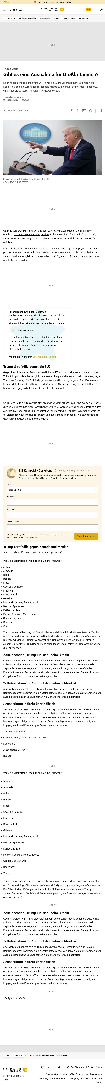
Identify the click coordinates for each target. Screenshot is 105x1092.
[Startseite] (7, 1055)
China (73, 18)
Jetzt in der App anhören (18, 111)
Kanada (57, 18)
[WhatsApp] (48, 1067)
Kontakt (85, 1078)
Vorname (10, 496)
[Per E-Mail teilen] (84, 110)
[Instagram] (43, 1067)
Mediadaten (96, 1074)
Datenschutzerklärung (44, 356)
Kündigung (73, 1078)
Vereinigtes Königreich (27, 18)
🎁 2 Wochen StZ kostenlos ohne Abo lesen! (53, 2)
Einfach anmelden (86, 536)
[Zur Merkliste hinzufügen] (100, 110)
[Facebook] (59, 1067)
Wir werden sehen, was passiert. (31, 234)
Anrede (10, 484)
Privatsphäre (52, 1074)
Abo (88, 9)
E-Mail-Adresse (13, 522)
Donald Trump (10, 18)
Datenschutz (82, 1074)
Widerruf (98, 1082)
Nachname (11, 509)
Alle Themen (83, 18)
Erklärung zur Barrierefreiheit (52, 1078)
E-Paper (13, 9)
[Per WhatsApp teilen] (90, 110)
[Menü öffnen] (4, 9)
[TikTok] (54, 1067)
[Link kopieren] (71, 110)
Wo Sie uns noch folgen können (86, 1067)
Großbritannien (45, 18)
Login (100, 9)
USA (65, 18)
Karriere (63, 1074)
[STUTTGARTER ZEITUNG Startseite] (52, 9)
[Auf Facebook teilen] (77, 110)
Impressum (96, 1078)
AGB (71, 1074)
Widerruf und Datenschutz (28, 537)
